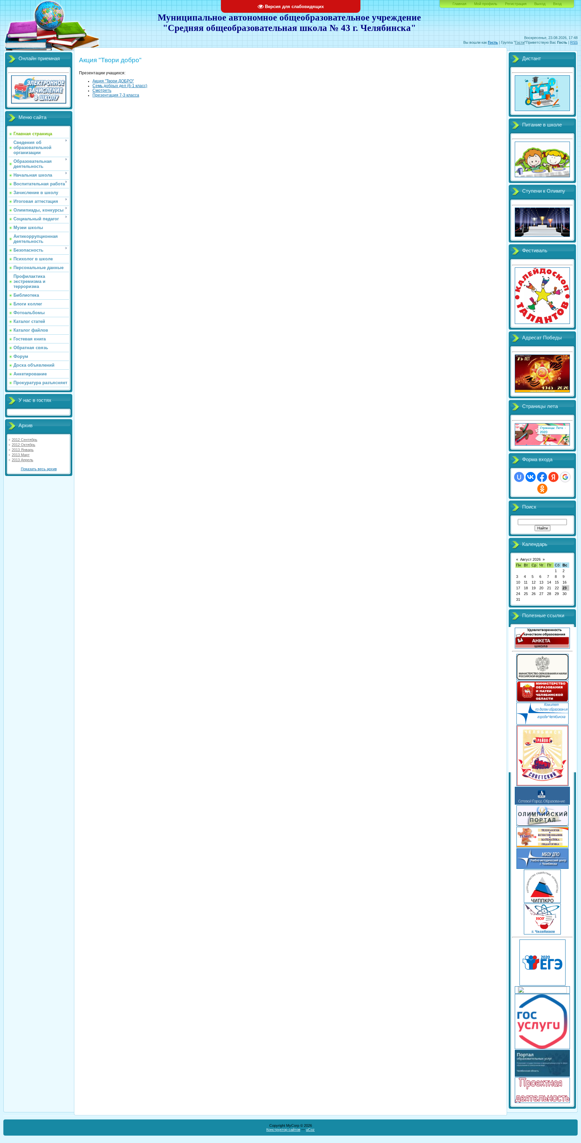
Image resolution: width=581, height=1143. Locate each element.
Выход (539, 4)
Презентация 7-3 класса (115, 95)
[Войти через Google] (565, 477)
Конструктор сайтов (283, 1130)
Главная (459, 4)
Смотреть (101, 90)
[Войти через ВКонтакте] (531, 477)
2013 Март (21, 455)
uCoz (310, 1130)
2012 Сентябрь (24, 440)
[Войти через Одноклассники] (542, 489)
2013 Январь (23, 450)
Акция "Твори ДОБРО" (113, 81)
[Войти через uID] (519, 477)
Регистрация (516, 4)
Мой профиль (485, 4)
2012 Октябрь (23, 445)
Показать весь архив (39, 469)
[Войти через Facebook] (542, 477)
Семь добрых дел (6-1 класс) (119, 85)
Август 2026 (530, 559)
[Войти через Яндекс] (553, 477)
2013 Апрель (22, 460)
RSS (574, 42)
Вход (557, 4)
